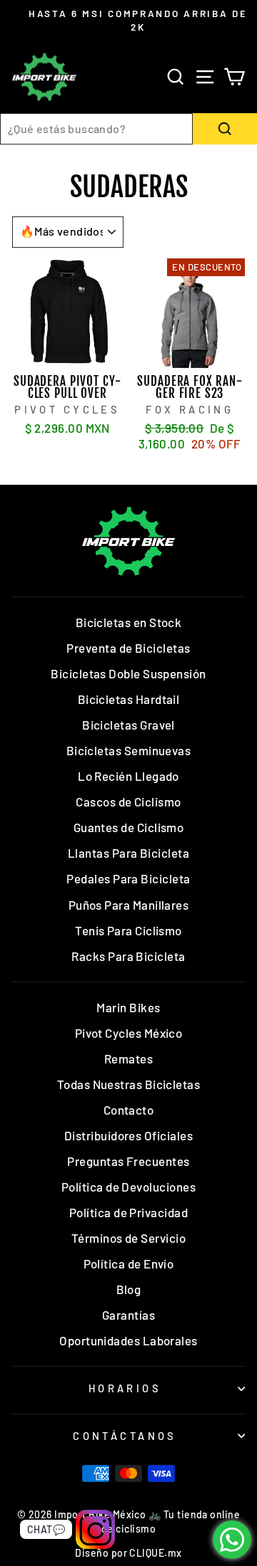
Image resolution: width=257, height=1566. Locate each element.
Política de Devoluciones (128, 1186)
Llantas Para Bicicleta (128, 853)
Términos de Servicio (128, 1238)
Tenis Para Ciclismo (128, 930)
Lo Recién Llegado (128, 776)
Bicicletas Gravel (128, 725)
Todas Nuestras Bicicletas (129, 1084)
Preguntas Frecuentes (128, 1161)
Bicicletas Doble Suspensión (128, 673)
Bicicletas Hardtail (129, 699)
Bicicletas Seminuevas (128, 750)
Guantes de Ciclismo (129, 827)
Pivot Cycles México (129, 1033)
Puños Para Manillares (129, 905)
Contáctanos (125, 1435)
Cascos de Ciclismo (128, 801)
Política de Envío (129, 1263)
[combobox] (96, 128)
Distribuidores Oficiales (128, 1135)
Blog (128, 1289)
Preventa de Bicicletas (128, 648)
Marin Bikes (128, 1007)
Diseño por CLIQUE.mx (128, 1553)
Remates (128, 1058)
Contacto (129, 1110)
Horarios (125, 1388)
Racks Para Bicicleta (128, 956)
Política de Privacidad (128, 1212)
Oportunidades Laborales (128, 1340)
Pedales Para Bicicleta (128, 878)
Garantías (128, 1315)
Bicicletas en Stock (129, 622)
